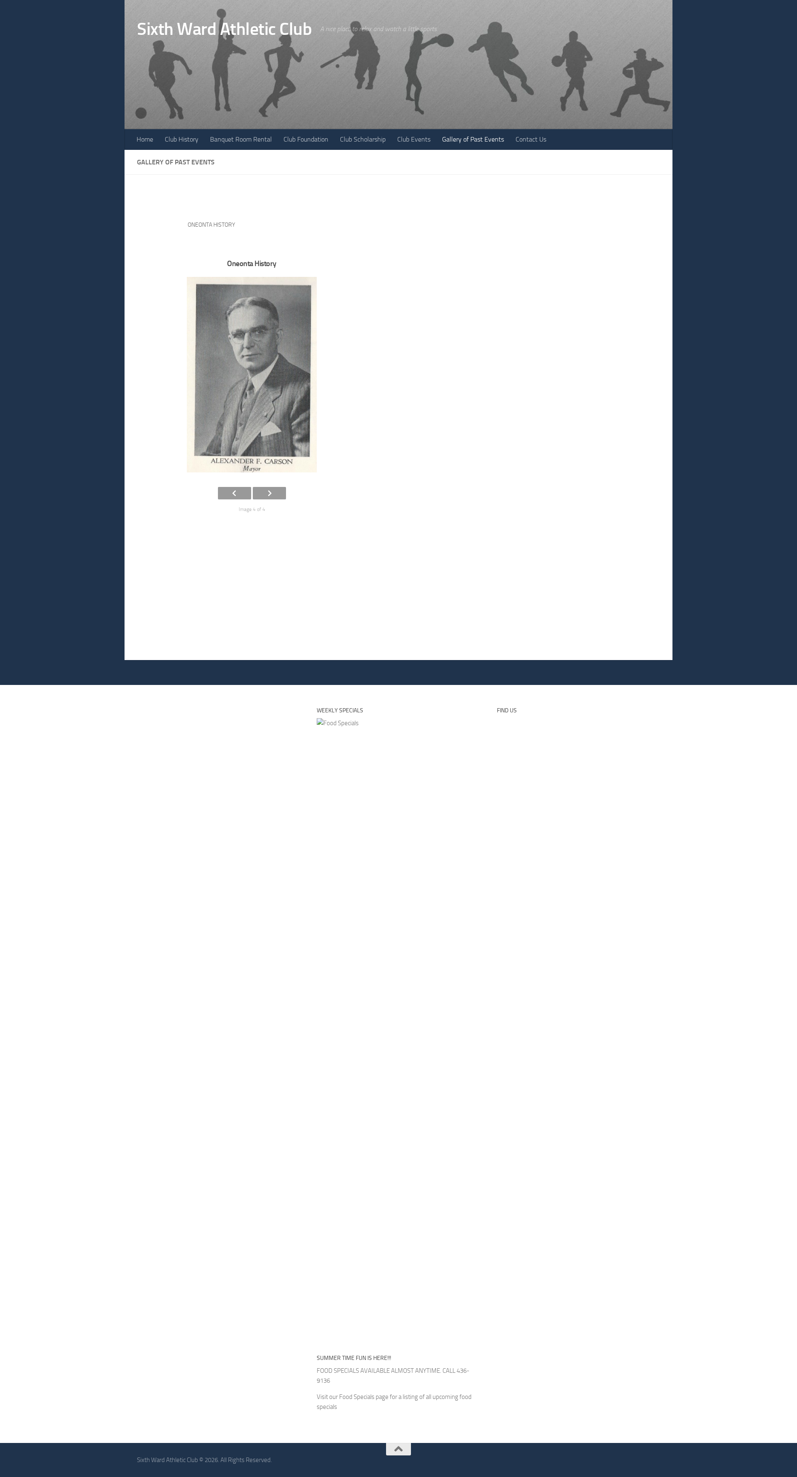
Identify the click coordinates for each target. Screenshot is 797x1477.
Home (145, 139)
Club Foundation (306, 139)
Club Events (413, 139)
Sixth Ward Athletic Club (224, 29)
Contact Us (531, 139)
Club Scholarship (363, 139)
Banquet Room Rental (241, 139)
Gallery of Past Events (473, 139)
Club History (181, 139)
